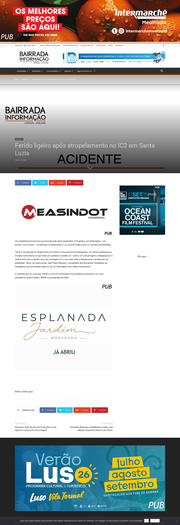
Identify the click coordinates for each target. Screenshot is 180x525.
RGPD (110, 45)
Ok (146, 521)
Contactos (119, 45)
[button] (161, 71)
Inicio (17, 79)
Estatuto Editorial (87, 45)
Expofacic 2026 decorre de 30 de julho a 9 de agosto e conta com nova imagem (35, 428)
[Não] (176, 521)
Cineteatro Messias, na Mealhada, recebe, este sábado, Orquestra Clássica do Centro (91, 428)
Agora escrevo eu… (85, 71)
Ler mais (155, 521)
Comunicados (52, 71)
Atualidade (21, 71)
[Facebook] (163, 45)
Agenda (68, 71)
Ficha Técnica (101, 45)
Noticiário (36, 71)
